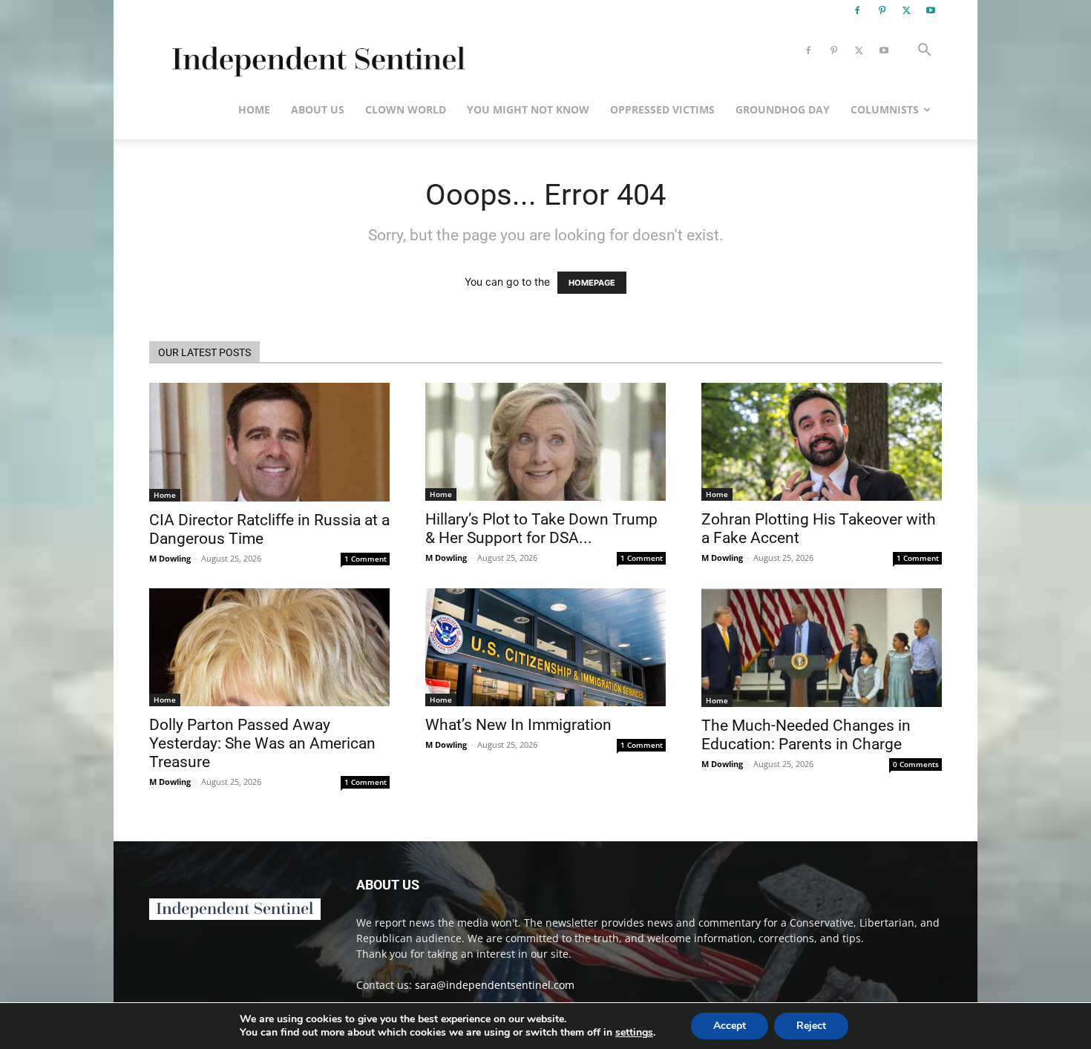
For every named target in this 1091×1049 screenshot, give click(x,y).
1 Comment (365, 558)
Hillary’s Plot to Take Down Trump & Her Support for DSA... (541, 528)
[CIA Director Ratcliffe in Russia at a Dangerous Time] (269, 442)
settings (634, 1032)
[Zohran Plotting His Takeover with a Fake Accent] (821, 442)
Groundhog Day (782, 109)
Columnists (885, 109)
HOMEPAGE (592, 282)
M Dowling (170, 558)
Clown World (405, 109)
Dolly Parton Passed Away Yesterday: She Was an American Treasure (262, 743)
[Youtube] (931, 10)
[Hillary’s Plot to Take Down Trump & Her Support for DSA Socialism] (545, 442)
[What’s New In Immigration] (545, 647)
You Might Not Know (528, 109)
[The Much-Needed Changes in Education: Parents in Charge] (821, 647)
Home (254, 109)
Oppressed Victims (662, 109)
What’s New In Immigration (518, 725)
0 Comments (916, 764)
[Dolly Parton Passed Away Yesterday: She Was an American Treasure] (269, 647)
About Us (317, 109)
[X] (906, 10)
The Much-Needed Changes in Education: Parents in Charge (806, 735)
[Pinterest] (882, 10)
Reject (811, 1026)
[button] (924, 52)
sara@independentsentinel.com (494, 985)
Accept (729, 1026)
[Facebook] (857, 10)
